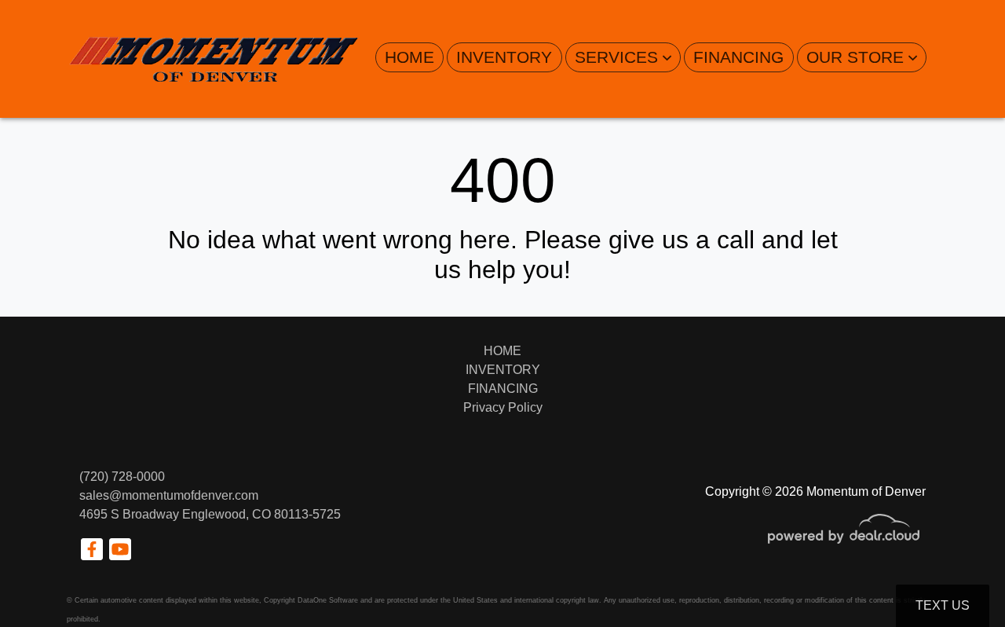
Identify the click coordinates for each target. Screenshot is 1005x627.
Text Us (942, 605)
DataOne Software (328, 600)
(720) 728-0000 (122, 476)
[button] (623, 57)
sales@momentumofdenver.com (168, 495)
